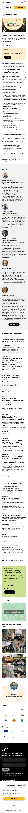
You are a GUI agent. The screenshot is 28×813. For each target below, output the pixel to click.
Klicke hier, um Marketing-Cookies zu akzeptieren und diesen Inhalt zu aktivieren (14, 611)
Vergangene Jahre (7, 12)
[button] (25, 784)
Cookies (7, 810)
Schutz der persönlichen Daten (15, 810)
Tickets (8, 57)
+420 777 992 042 (14, 697)
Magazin (8, 7)
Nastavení (14, 805)
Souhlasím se (14, 774)
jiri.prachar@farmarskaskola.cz (14, 696)
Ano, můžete (14, 798)
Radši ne (14, 802)
